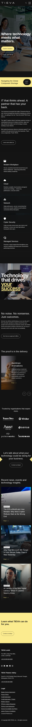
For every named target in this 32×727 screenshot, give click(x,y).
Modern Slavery (5, 701)
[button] (24, 393)
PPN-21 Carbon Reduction (8, 704)
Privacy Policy (5, 694)
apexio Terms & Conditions (8, 711)
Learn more (26, 82)
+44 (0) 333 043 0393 (7, 681)
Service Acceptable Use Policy (9, 708)
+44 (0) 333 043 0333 (7, 659)
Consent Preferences (6, 713)
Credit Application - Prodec (8, 699)
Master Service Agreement (8, 692)
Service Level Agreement (7, 706)
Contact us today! (7, 633)
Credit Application (6, 697)
